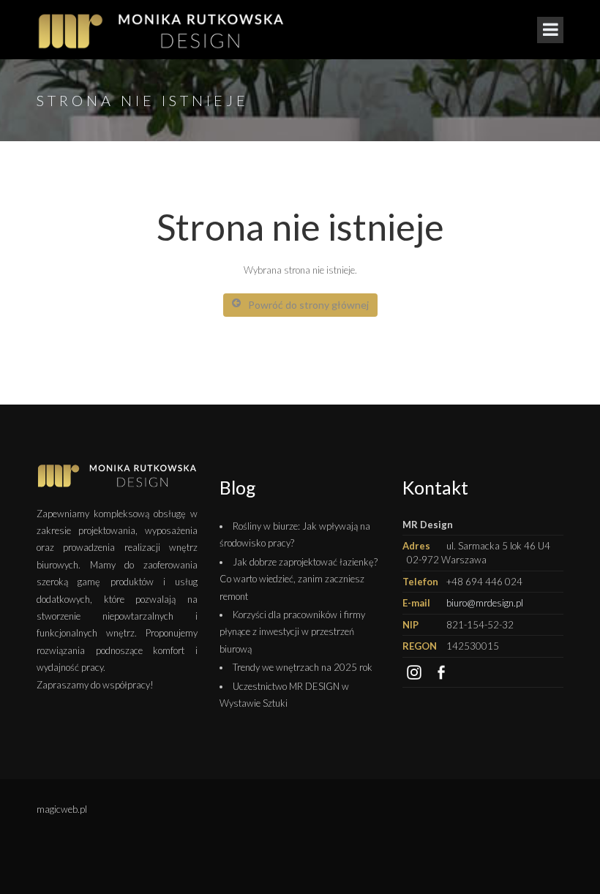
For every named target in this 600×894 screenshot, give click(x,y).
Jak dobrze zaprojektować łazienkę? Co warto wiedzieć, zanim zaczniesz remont (299, 579)
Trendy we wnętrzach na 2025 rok (302, 667)
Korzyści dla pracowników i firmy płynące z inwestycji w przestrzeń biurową (292, 632)
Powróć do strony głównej (308, 304)
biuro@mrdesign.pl (484, 603)
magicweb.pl (62, 809)
